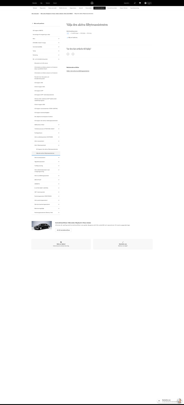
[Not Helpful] (73, 54)
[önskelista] (140, 3)
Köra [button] (34, 38)
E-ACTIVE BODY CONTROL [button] (41, 188)
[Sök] (135, 3)
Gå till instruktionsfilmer (63, 230)
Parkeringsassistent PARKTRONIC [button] (43, 196)
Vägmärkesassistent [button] (39, 161)
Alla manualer (35, 13)
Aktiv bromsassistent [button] (39, 157)
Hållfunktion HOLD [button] (39, 124)
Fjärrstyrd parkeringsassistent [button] (42, 204)
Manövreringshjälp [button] (39, 208)
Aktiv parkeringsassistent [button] (40, 200)
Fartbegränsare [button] (38, 133)
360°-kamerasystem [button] (39, 192)
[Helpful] (68, 54)
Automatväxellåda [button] (37, 47)
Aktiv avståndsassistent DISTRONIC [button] (43, 137)
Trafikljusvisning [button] (38, 165)
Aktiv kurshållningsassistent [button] (41, 175)
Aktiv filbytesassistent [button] (40, 145)
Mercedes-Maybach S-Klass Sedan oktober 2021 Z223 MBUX (57, 13)
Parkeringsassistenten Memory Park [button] (43, 212)
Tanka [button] (34, 51)
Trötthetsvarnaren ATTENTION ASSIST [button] (44, 129)
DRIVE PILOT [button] (37, 180)
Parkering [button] (35, 55)
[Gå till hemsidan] (92, 3)
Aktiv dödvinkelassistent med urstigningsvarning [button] (42, 170)
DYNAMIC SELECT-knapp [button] (39, 42)
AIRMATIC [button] (37, 184)
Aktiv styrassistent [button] (39, 141)
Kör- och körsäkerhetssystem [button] (40, 59)
